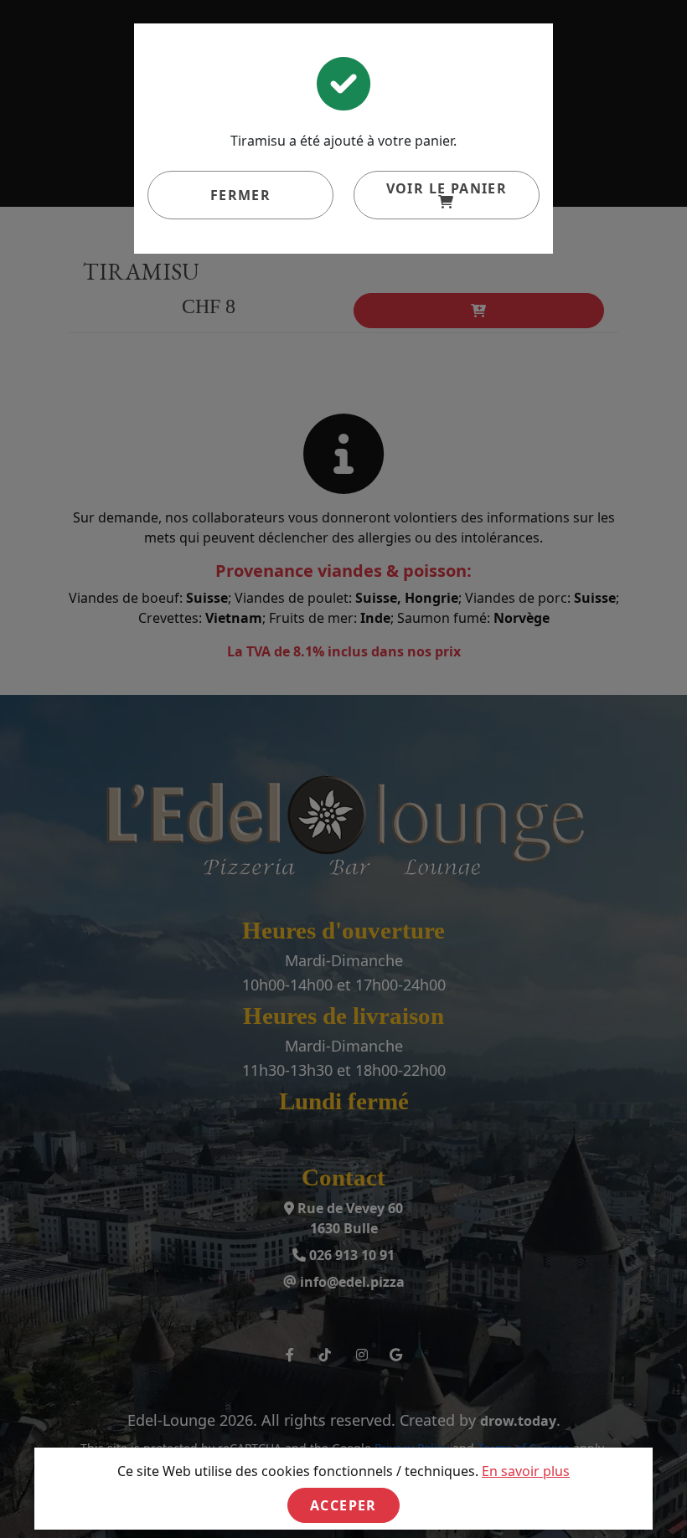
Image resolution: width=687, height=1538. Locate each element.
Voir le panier (447, 188)
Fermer (240, 195)
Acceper (343, 1505)
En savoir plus (526, 1471)
